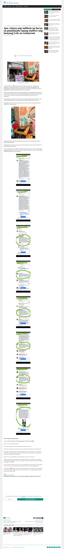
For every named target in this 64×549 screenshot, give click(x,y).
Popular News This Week (48, 9)
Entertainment (19, 6)
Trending (26, 6)
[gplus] (51, 547)
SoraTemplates (10, 547)
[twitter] (49, 547)
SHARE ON (30, 499)
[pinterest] (59, 547)
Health (9, 6)
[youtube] (58, 547)
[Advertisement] (23, 17)
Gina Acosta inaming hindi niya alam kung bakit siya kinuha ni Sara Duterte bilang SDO (54, 51)
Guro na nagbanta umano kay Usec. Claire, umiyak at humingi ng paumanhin (54, 12)
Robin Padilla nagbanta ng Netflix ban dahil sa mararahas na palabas (54, 20)
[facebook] (47, 547)
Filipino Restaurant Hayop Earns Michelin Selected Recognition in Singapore (54, 47)
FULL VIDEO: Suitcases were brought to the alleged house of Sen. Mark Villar (27, 534)
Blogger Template (21, 547)
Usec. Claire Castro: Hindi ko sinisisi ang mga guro (54, 16)
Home (5, 6)
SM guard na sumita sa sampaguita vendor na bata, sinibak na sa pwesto (38, 534)
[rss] (54, 547)
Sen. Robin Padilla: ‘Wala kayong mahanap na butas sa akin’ (7, 534)
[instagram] (53, 547)
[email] (56, 547)
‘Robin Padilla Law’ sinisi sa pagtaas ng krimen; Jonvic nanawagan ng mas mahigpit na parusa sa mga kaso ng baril (54, 29)
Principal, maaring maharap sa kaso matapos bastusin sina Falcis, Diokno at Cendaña (54, 43)
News (13, 6)
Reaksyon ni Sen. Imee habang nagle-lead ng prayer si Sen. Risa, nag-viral (54, 24)
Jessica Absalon (10, 475)
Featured (56, 9)
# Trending (8, 517)
